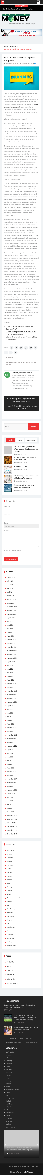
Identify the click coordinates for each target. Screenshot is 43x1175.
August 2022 (11, 750)
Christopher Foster (28, 63)
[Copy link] (16, 352)
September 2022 (12, 746)
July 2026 (10, 581)
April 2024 (10, 676)
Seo (8, 923)
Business (17, 362)
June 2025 (10, 625)
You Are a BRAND (20, 467)
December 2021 (12, 779)
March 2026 (10, 596)
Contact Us (10, 962)
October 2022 (11, 742)
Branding (9, 861)
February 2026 (11, 599)
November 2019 (12, 834)
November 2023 (12, 695)
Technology (10, 938)
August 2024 (11, 662)
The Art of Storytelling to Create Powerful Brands (25, 458)
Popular (10, 440)
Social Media (11, 927)
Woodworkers (11, 945)
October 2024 (11, 654)
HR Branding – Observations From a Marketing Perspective (26, 477)
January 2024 (11, 687)
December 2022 (12, 735)
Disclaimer (10, 975)
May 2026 (10, 588)
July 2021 (10, 797)
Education (10, 872)
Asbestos (10, 858)
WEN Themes (28, 1172)
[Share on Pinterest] (31, 348)
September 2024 (12, 658)
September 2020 (12, 826)
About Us (10, 970)
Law (8, 905)
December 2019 (12, 830)
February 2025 (11, 640)
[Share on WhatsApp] (26, 348)
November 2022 (12, 739)
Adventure (10, 854)
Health (9, 894)
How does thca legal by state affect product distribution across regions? (26, 449)
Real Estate (10, 916)
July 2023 (10, 709)
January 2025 (11, 643)
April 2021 (10, 808)
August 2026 (11, 577)
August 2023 (11, 706)
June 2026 (10, 585)
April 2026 (10, 592)
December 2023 (12, 691)
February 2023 (11, 728)
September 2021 (12, 790)
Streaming (10, 935)
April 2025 (10, 632)
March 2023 (10, 724)
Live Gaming (11, 909)
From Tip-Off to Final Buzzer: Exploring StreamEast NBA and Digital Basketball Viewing (25, 1017)
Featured (10, 357)
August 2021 (11, 794)
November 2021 (12, 783)
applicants (10, 362)
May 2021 (10, 805)
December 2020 (12, 815)
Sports (9, 931)
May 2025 (10, 629)
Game (8, 883)
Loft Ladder (11, 850)
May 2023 (10, 717)
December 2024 (12, 647)
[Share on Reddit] (36, 348)
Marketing (10, 912)
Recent (20, 440)
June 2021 (10, 801)
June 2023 (10, 713)
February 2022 (11, 772)
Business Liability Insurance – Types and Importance (25, 486)
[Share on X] (16, 348)
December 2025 (12, 607)
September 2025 (12, 614)
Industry (9, 901)
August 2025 (11, 618)
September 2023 (12, 702)
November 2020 (12, 819)
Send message (11, 559)
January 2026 (11, 603)
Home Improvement (13, 898)
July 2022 (10, 753)
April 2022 (10, 764)
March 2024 (10, 680)
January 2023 (11, 731)
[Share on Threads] (11, 352)
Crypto (9, 869)
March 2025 (10, 636)
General (9, 891)
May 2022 (10, 761)
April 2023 (10, 720)
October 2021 (11, 786)
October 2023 (11, 698)
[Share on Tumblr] (6, 352)
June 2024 (10, 669)
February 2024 (11, 684)
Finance (9, 880)
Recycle (9, 920)
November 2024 (12, 651)
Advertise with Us (12, 983)
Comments (31, 440)
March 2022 (10, 768)
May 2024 (10, 673)
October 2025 (11, 610)
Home (9, 966)
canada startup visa (27, 362)
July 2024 (10, 665)
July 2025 (10, 621)
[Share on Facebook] (12, 348)
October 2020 (11, 823)
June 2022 (10, 757)
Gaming (9, 887)
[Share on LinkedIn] (21, 348)
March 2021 (10, 812)
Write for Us (11, 979)
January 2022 (11, 775)
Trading (9, 942)
